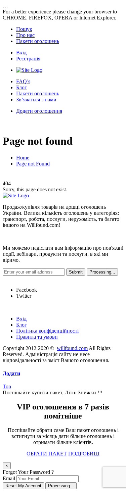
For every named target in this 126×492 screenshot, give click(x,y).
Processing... (61, 485)
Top (7, 386)
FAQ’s (23, 81)
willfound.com (72, 348)
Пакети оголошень (37, 41)
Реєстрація (28, 58)
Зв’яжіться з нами (36, 99)
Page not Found (33, 163)
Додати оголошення (39, 111)
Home (22, 157)
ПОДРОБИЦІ (83, 453)
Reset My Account (23, 485)
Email (9, 478)
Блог (21, 87)
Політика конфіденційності (47, 331)
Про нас (25, 35)
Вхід (21, 52)
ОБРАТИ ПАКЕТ (47, 453)
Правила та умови (37, 337)
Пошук (24, 29)
